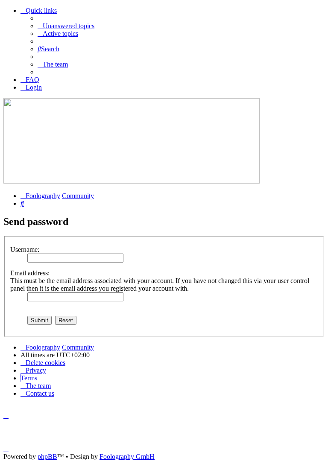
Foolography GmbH (127, 456)
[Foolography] (131, 181)
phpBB (47, 456)
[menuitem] (66, 25)
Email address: (30, 273)
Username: (24, 249)
